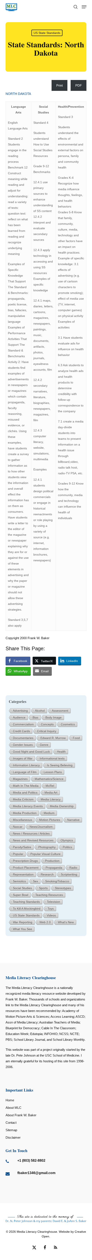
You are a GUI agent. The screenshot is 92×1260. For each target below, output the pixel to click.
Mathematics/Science (49, 779)
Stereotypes (63, 888)
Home (10, 1100)
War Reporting (22, 922)
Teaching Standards (26, 901)
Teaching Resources (49, 895)
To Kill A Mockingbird (26, 908)
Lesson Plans (53, 772)
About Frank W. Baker (21, 1115)
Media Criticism (23, 799)
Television (53, 901)
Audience (19, 717)
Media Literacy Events (28, 806)
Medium (49, 813)
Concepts (47, 724)
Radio (73, 867)
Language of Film (25, 772)
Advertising (20, 710)
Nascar (17, 826)
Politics (67, 847)
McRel (50, 785)
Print (59, 85)
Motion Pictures (49, 820)
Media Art (51, 792)
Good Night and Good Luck (31, 751)
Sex (35, 881)
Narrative (73, 820)
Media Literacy (51, 799)
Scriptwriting (69, 874)
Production (52, 860)
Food (76, 738)
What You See (22, 929)
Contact (11, 1122)
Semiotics (19, 881)
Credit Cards (21, 731)
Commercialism (23, 724)
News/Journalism (41, 826)
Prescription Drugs (25, 860)
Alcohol (40, 710)
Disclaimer (13, 1137)
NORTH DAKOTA (18, 94)
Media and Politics (25, 792)
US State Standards (47, 33)
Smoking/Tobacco (57, 881)
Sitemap (11, 1130)
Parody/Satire (22, 847)
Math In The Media (26, 785)
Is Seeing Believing (60, 765)
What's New (66, 922)
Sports (43, 888)
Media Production (25, 813)
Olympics (67, 840)
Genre (44, 744)
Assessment (60, 710)
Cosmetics (68, 724)
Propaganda (54, 867)
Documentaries (23, 738)
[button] (84, 7)
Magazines (20, 779)
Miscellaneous (22, 820)
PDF (78, 85)
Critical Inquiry (46, 731)
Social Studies (22, 888)
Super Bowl (20, 895)
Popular (18, 854)
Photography (47, 847)
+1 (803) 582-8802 (31, 1160)
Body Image (53, 717)
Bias (35, 717)
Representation (23, 874)
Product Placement (26, 867)
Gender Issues (23, 744)
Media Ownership (62, 806)
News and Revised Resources (33, 840)
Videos (51, 915)
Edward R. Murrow (53, 738)
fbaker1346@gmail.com (36, 1173)
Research (47, 874)
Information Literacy (26, 765)
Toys (50, 908)
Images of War (23, 758)
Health (61, 751)
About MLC (13, 1107)
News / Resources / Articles (31, 833)
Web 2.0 (45, 922)
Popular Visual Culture (45, 854)
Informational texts (52, 758)
